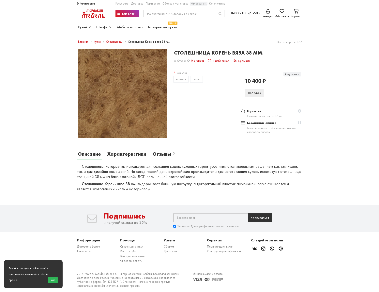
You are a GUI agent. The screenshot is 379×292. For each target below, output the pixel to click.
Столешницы (114, 42)
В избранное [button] (221, 61)
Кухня (97, 42)
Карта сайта (128, 251)
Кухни (83, 27)
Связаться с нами (131, 246)
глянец (196, 79)
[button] (299, 111)
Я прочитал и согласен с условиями (208, 226)
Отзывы (163, 154)
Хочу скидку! (292, 74)
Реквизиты (84, 251)
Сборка (169, 246)
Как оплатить (217, 4)
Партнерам (153, 4)
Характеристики (126, 154)
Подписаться (260, 217)
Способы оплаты (131, 261)
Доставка (137, 4)
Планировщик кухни (162, 26)
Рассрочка (122, 4)
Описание (89, 154)
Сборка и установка (175, 4)
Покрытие (182, 72)
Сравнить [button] (244, 61)
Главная (83, 42)
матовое (181, 79)
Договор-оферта (88, 246)
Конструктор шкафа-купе (224, 251)
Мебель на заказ (130, 27)
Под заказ (254, 93)
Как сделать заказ (132, 256)
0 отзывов (198, 60)
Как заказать (198, 4)
